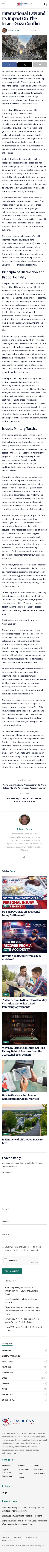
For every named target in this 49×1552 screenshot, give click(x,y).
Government (8, 1372)
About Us (5, 1538)
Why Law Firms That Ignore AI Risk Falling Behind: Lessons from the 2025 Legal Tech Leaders (23, 1051)
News (6, 906)
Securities (7, 1394)
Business (6, 1350)
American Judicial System (16, 1546)
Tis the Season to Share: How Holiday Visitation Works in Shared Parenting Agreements (24, 1004)
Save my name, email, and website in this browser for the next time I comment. (23, 1248)
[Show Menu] (3, 4)
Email (5, 1221)
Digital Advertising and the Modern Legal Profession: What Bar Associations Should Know (22, 1310)
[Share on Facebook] (9, 64)
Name (5, 1209)
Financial (6, 1367)
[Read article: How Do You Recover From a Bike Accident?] (24, 936)
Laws (4, 1378)
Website (5, 1234)
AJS (42, 1546)
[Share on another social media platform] (40, 64)
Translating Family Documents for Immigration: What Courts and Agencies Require (21, 1290)
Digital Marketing (11, 1356)
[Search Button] (45, 4)
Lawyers (6, 1383)
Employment (8, 1361)
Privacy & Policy (31, 1538)
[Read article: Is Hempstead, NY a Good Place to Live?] (24, 1120)
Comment (7, 1172)
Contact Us (17, 1538)
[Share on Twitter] (24, 64)
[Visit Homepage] (24, 4)
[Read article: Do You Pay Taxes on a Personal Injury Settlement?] (24, 892)
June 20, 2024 (31, 30)
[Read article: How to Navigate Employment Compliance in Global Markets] (24, 1076)
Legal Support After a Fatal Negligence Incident (22, 1515)
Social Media (8, 1400)
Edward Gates (15, 30)
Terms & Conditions (9, 1540)
